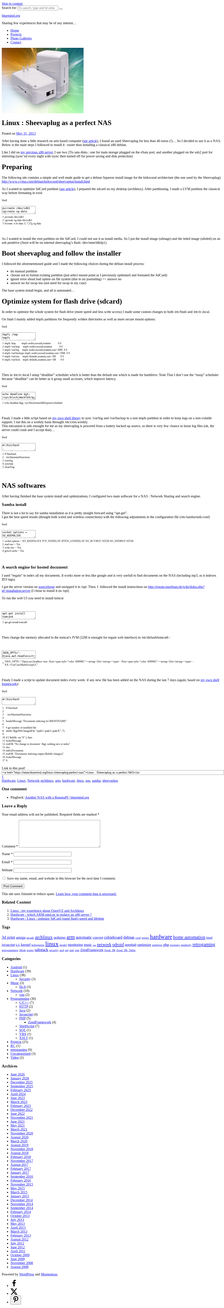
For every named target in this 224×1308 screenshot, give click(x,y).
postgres (175, 945)
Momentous (49, 1274)
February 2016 (20, 1180)
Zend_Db (110, 950)
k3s (18, 945)
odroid (118, 944)
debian (129, 937)
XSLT (23, 1038)
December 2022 (21, 1110)
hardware (68, 780)
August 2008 (19, 1267)
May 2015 (17, 1188)
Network (33, 780)
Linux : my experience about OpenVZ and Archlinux (47, 911)
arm (57, 780)
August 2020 (19, 1137)
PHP (22, 1018)
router (30, 950)
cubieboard (113, 937)
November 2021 (21, 1117)
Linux (21, 780)
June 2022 (17, 1113)
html (209, 937)
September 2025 (21, 1086)
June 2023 (17, 1098)
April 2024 (18, 1094)
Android (16, 967)
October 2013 (20, 1216)
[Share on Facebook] (14, 1285)
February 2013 (20, 1235)
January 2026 (19, 1078)
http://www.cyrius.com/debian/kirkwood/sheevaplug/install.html (46, 181)
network (104, 944)
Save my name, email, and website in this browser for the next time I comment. (61, 878)
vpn (21, 995)
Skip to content (12, 3)
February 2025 (20, 1090)
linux (80, 780)
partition (157, 945)
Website (7, 870)
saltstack (41, 949)
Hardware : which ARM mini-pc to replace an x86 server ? (51, 914)
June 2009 (17, 1259)
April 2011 (17, 1251)
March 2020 (18, 1141)
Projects (15, 34)
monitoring (75, 945)
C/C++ (24, 1002)
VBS (22, 1034)
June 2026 (17, 1074)
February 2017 (20, 1168)
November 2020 (21, 1133)
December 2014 (21, 1200)
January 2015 (19, 1196)
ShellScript (26, 1026)
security (54, 950)
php (166, 944)
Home (14, 30)
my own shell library (66, 418)
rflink (22, 950)
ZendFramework (91, 950)
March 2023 (18, 1102)
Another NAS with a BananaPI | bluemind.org (57, 797)
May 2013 (17, 1223)
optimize (144, 944)
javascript (8, 945)
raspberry (186, 945)
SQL (22, 1030)
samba (96, 780)
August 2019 (19, 1145)
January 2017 (19, 1172)
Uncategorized (20, 1053)
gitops (145, 937)
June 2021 (17, 1121)
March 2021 (18, 1129)
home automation (189, 937)
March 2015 (18, 1192)
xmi (77, 950)
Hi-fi (22, 987)
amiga (21, 937)
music (88, 945)
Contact (15, 42)
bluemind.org (11, 15)
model (63, 945)
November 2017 (21, 1161)
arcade (30, 937)
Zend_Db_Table (126, 950)
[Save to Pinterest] (15, 1300)
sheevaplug (110, 780)
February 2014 (20, 1212)
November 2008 (21, 1263)
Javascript (26, 1014)
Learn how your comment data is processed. (86, 894)
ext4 (138, 937)
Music (14, 983)
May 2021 (17, 1125)
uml (71, 950)
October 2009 (20, 1255)
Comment (10, 846)
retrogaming (203, 944)
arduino (60, 937)
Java (22, 1010)
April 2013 (18, 1227)
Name (7, 854)
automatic (84, 937)
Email (7, 862)
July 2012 (17, 1243)
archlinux (46, 780)
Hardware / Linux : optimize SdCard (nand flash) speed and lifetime (57, 918)
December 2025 (21, 1082)
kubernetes (38, 945)
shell (62, 950)
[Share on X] (14, 1293)
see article (90, 141)
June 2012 (17, 1247)
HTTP (23, 1006)
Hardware (9, 780)
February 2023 (20, 1106)
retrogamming (10, 950)
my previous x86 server (37, 152)
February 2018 (20, 1157)
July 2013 (17, 1220)
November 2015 (21, 1184)
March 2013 (18, 1231)
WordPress (26, 1274)
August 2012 (19, 1239)
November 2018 (21, 1149)
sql (66, 950)
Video (14, 1057)
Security (25, 979)
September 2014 (21, 1208)
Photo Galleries (21, 38)
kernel (26, 944)
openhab (130, 945)
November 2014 (21, 1204)
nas (88, 780)
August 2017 (19, 1165)
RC (12, 1046)
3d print (8, 937)
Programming (19, 998)
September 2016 (21, 1176)
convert (98, 937)
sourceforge (46, 587)
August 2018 (19, 1153)
